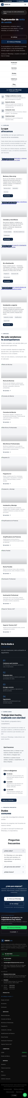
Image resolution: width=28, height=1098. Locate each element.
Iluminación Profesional (6, 1040)
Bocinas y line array (9, 176)
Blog (2, 1071)
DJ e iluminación (8, 263)
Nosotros (3, 1064)
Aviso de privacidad (8, 1089)
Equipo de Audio (5, 1000)
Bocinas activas (7, 188)
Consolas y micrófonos (10, 220)
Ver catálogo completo (6, 996)
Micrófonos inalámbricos (19, 231)
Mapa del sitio (19, 1092)
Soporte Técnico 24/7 (6, 1044)
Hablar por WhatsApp (8, 800)
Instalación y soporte (10, 305)
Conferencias (6, 235)
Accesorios (3, 1003)
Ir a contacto (13, 932)
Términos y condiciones (19, 1089)
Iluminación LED (14, 273)
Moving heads (7, 277)
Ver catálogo (14, 37)
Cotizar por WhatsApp (15, 41)
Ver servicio (7, 195)
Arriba (14, 1095)
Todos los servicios (5, 1068)
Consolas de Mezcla (6, 1019)
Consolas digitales (7, 231)
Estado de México (13, 1056)
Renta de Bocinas (5, 1015)
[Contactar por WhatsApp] (25, 1095)
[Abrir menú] (25, 4)
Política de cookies (10, 1092)
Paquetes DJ (6, 273)
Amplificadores (18, 317)
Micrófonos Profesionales (7, 1022)
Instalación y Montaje (6, 1029)
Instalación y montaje (8, 317)
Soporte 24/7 (6, 320)
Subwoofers (15, 188)
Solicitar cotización (5, 1078)
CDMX (13, 1052)
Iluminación (4, 1007)
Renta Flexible (4, 1037)
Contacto (3, 1075)
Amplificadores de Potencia (7, 1033)
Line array (6, 191)
